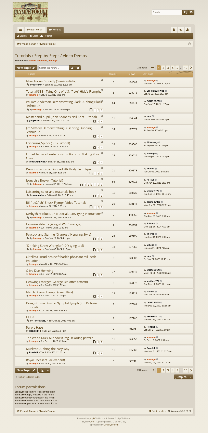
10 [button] (185, 68)
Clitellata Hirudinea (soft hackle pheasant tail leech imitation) (61, 259)
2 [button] (163, 68)
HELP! (30, 317)
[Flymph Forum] (30, 12)
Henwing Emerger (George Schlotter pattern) (57, 282)
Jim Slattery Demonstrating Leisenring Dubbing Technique (59, 130)
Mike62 (150, 245)
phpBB (93, 418)
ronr (149, 116)
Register (48, 36)
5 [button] (177, 68)
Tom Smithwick (37, 161)
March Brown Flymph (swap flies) (49, 292)
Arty (92, 421)
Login (35, 36)
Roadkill (33, 331)
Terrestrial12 (39, 320)
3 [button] (168, 68)
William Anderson (37, 60)
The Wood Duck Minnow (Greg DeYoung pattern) (60, 338)
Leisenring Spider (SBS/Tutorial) (48, 143)
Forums (57, 29)
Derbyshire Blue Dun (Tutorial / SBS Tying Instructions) (64, 214)
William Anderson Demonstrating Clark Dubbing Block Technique (64, 104)
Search (23, 36)
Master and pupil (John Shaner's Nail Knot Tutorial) (61, 117)
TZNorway (152, 142)
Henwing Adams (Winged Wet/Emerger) (53, 224)
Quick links (21, 30)
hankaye (151, 153)
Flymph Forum (35, 29)
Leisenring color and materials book (51, 191)
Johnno (151, 223)
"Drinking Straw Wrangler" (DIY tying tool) (55, 246)
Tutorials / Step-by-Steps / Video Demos (51, 55)
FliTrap (150, 180)
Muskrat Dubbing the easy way (47, 349)
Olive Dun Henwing (39, 270)
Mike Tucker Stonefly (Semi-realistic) (51, 81)
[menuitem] (174, 30)
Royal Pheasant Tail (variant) (45, 360)
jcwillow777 (153, 191)
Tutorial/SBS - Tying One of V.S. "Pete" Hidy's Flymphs (63, 91)
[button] (152, 67)
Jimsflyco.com (111, 424)
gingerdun (34, 120)
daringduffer (153, 202)
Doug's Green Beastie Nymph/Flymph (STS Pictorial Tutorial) (62, 305)
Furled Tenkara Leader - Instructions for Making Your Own (62, 156)
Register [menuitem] (188, 30)
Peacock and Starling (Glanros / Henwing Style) (58, 234)
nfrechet (37, 84)
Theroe (150, 168)
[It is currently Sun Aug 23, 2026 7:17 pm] (189, 44)
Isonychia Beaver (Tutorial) (44, 180)
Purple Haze (34, 327)
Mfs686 (150, 291)
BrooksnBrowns (155, 91)
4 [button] (172, 68)
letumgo (53, 60)
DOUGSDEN (153, 101)
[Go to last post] (157, 80)
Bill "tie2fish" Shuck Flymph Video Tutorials (56, 202)
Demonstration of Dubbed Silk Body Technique (58, 169)
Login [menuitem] (181, 30)
